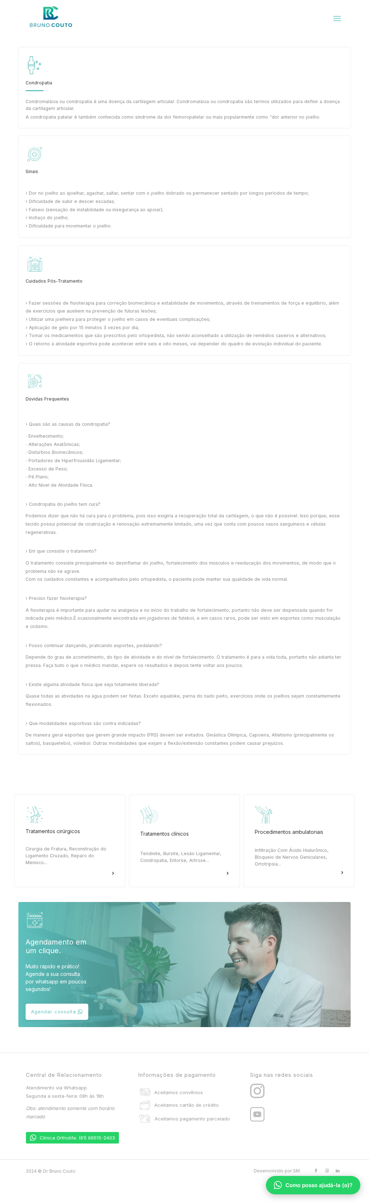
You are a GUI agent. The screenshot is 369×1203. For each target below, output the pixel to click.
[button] (69, 841)
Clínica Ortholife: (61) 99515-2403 (77, 1138)
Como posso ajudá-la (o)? (318, 1185)
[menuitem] (337, 18)
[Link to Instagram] (326, 1170)
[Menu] (337, 18)
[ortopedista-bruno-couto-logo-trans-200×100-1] (51, 18)
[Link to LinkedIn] (337, 1170)
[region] (184, 404)
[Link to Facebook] (316, 1170)
